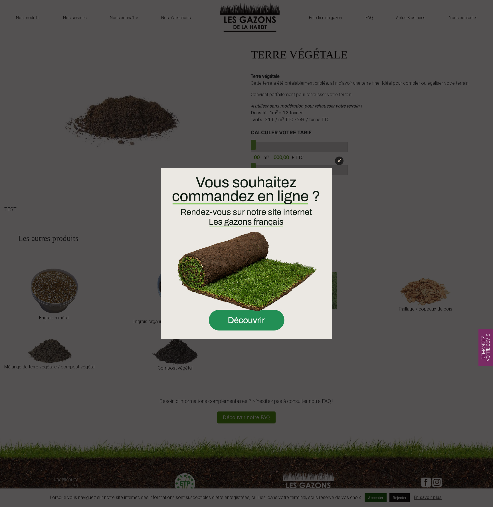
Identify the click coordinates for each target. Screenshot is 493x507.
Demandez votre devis (486, 347)
